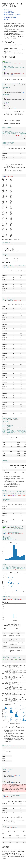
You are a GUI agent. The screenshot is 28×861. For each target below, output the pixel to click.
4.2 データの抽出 (8, 11)
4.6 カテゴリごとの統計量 (10, 17)
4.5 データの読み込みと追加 (10, 16)
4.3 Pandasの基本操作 (9, 12)
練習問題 (6, 19)
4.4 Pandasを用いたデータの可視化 (12, 14)
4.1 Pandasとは (7, 9)
